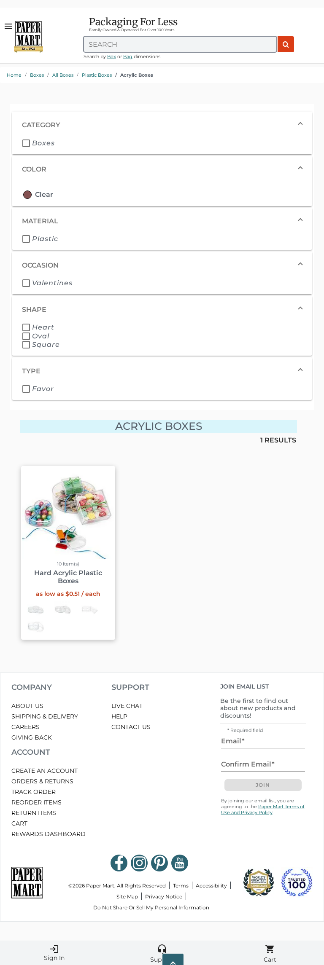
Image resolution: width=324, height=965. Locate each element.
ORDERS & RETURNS (42, 781)
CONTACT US (131, 727)
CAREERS (25, 727)
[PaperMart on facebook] (119, 863)
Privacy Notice (163, 896)
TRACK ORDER (33, 792)
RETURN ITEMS (33, 813)
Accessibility (211, 885)
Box (111, 56)
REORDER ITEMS (36, 802)
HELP (119, 716)
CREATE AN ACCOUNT (44, 771)
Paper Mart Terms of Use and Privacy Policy (263, 809)
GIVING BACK (31, 737)
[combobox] (180, 44)
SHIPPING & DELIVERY (44, 716)
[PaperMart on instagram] (139, 863)
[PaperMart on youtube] (179, 863)
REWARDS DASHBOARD (48, 834)
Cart (270, 953)
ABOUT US (27, 706)
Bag (127, 56)
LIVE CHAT (127, 706)
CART (19, 823)
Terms (181, 885)
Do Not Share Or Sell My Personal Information (151, 907)
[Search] (286, 44)
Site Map (127, 896)
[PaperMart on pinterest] (159, 863)
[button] (162, 125)
